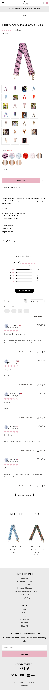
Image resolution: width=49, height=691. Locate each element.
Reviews (24, 578)
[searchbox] (14, 301)
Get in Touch (24, 595)
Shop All (24, 626)
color (13, 311)
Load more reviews (24, 495)
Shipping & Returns (24, 588)
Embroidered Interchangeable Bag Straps (36, 549)
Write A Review (24, 291)
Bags (24, 610)
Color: (7, 150)
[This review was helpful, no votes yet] (38, 352)
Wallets (24, 613)
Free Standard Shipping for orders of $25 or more (26, 8)
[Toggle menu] (3, 3)
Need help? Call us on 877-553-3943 (24, 683)
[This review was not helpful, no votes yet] (42, 352)
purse (26, 311)
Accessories (24, 619)
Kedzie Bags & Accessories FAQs (24, 591)
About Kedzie (24, 585)
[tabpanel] (12, 538)
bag (20, 311)
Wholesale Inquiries (24, 581)
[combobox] (36, 316)
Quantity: (5, 169)
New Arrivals (24, 623)
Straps (24, 616)
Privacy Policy (24, 598)
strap (7, 311)
